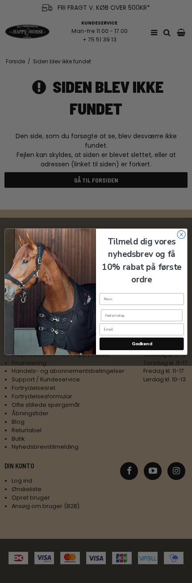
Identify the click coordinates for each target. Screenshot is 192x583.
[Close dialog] (181, 234)
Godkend (142, 343)
